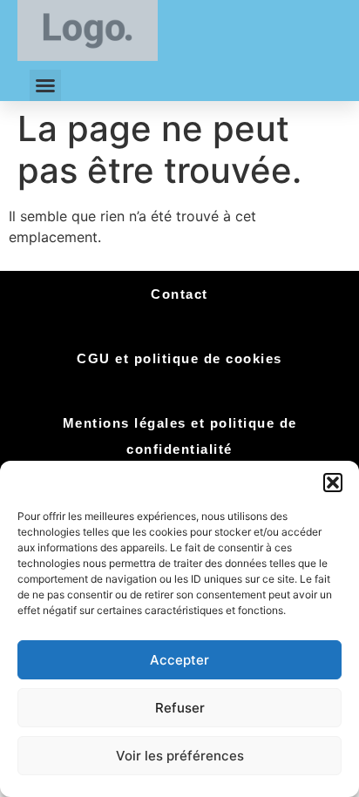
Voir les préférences (180, 755)
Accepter (179, 660)
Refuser (180, 707)
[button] (333, 482)
